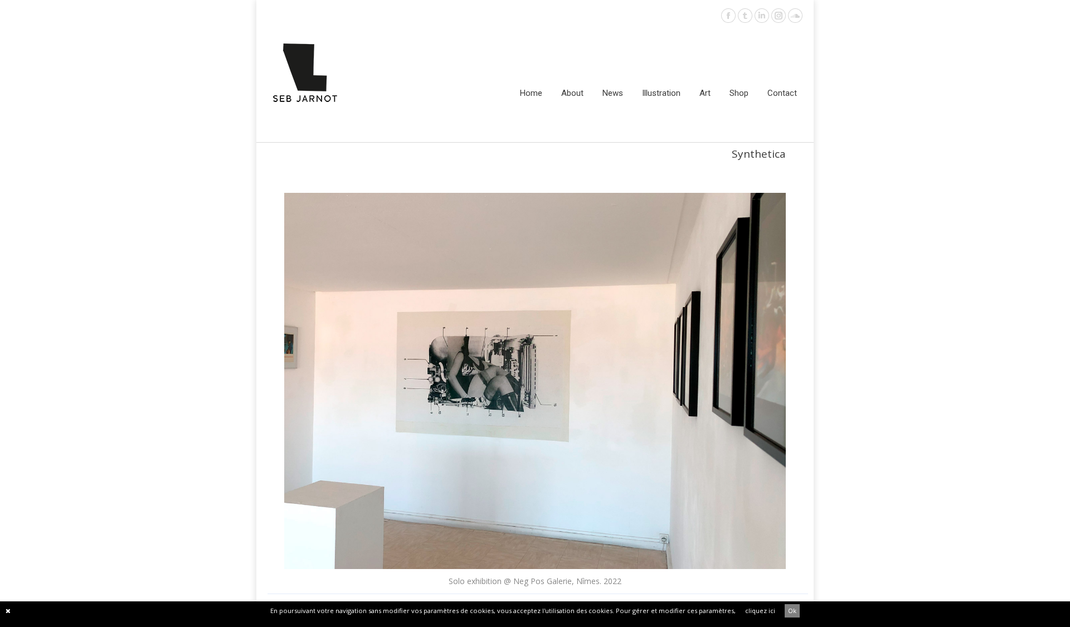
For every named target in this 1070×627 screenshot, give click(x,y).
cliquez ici (760, 610)
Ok (792, 610)
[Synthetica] (535, 381)
